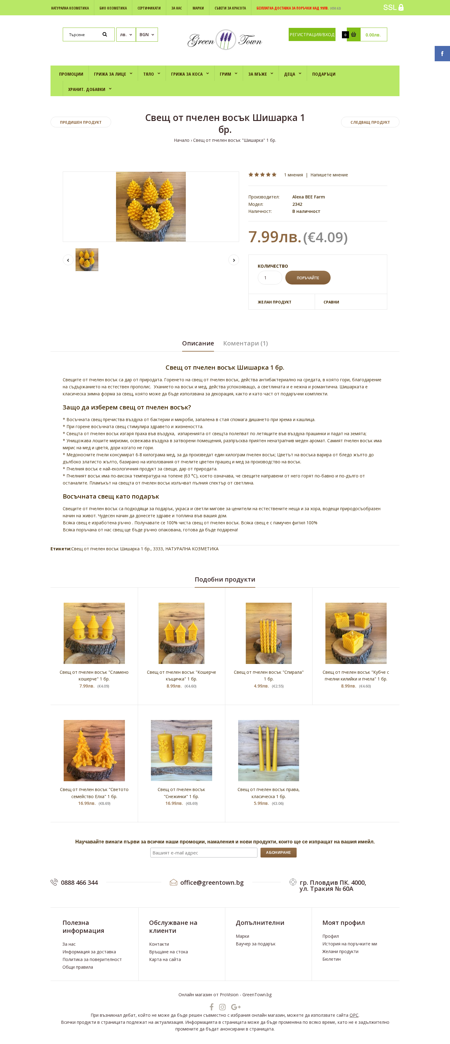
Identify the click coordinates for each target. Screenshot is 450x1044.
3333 (158, 549)
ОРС (354, 1015)
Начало (181, 140)
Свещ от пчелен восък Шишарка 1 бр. (111, 549)
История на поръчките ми (349, 944)
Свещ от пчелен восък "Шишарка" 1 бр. (234, 140)
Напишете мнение (329, 175)
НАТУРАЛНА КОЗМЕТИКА (192, 549)
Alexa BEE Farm (308, 197)
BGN (144, 34)
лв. (123, 34)
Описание (198, 343)
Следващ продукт (370, 122)
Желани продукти (340, 951)
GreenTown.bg (257, 994)
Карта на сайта (165, 959)
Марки (242, 936)
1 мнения (293, 175)
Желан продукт (274, 302)
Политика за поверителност (92, 959)
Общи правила (77, 967)
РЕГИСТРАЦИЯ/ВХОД (312, 34)
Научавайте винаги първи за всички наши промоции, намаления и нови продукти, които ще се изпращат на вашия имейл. (225, 841)
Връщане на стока (168, 952)
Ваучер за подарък (256, 944)
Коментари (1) (245, 343)
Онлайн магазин (195, 994)
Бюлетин (331, 959)
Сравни (331, 302)
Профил (330, 936)
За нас (69, 944)
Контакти (159, 944)
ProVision (229, 994)
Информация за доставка (89, 952)
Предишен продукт (81, 122)
